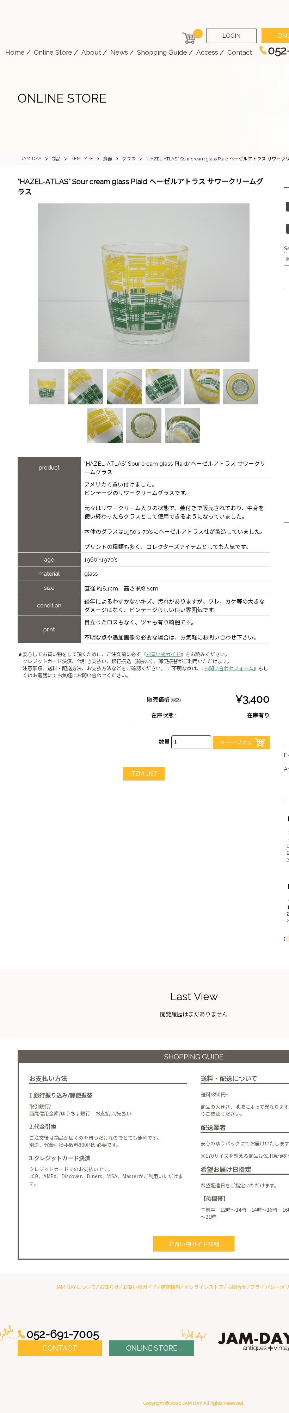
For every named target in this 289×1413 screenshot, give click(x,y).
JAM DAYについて (75, 1287)
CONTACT (60, 1348)
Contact (239, 52)
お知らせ (109, 1287)
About (91, 52)
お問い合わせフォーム (228, 668)
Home (15, 52)
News (119, 52)
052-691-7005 (62, 1333)
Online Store (53, 52)
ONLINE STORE (151, 1348)
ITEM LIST (144, 773)
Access (207, 52)
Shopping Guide (162, 52)
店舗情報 (170, 1287)
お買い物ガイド (163, 654)
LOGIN (231, 35)
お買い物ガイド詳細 (193, 1244)
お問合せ (237, 1287)
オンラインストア (203, 1287)
